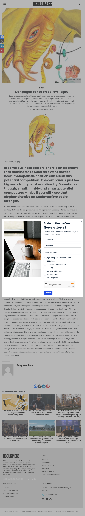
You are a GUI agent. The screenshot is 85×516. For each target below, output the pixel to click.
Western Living (52, 274)
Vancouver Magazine (54, 271)
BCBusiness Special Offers (56, 264)
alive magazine (52, 278)
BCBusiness (51, 261)
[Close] (81, 221)
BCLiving (50, 268)
